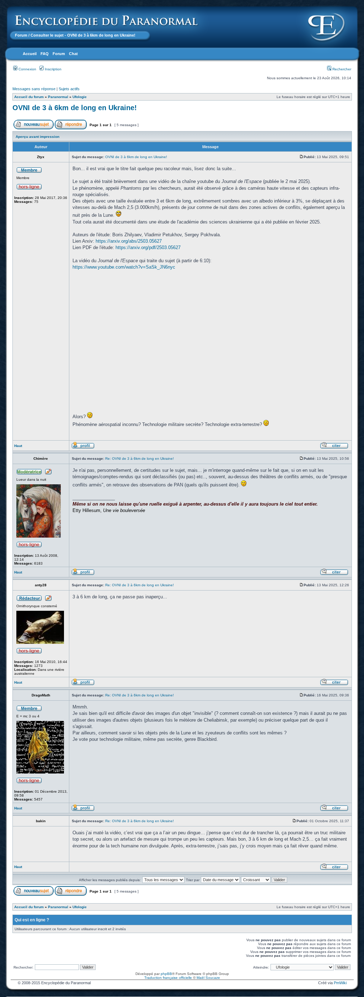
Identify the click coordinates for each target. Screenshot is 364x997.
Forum (21, 35)
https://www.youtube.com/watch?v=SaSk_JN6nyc (124, 267)
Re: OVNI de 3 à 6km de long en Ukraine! (139, 458)
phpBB (166, 974)
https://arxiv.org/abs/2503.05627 (129, 241)
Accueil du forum (29, 97)
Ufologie (80, 97)
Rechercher (341, 69)
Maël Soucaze (208, 978)
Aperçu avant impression (37, 137)
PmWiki (340, 983)
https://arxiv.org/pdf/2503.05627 (148, 247)
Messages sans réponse (33, 89)
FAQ (45, 54)
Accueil (30, 54)
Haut (18, 446)
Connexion (26, 69)
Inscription (52, 69)
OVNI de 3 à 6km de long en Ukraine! (74, 108)
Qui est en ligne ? (32, 919)
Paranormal (58, 97)
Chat (73, 54)
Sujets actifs (69, 89)
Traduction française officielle (168, 978)
